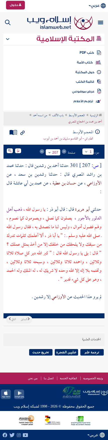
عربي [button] (95, 5)
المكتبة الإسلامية (66, 39)
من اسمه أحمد (40, 115)
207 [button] (55, 152)
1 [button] (91, 152)
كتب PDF (87, 52)
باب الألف (58, 115)
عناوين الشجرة (66, 352)
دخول (14, 5)
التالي (13, 320)
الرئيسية (94, 115)
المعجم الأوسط (77, 115)
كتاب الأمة (85, 62)
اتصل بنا (48, 378)
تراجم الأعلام (83, 101)
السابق (24, 320)
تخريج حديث (40, 352)
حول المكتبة (84, 72)
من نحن (32, 378)
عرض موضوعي (83, 91)
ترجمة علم (92, 352)
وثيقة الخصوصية (93, 378)
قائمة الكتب (85, 81)
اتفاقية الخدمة (68, 378)
